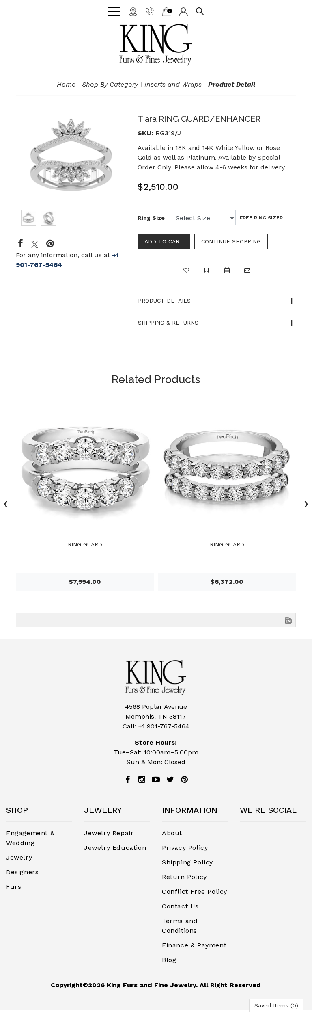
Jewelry (19, 857)
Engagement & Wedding (30, 838)
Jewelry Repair (108, 833)
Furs (13, 886)
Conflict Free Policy (194, 891)
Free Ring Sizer (261, 218)
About (172, 833)
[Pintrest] (50, 243)
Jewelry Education (115, 848)
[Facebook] (20, 243)
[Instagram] (142, 780)
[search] (200, 11)
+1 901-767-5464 (163, 726)
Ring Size (151, 217)
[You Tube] (156, 780)
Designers (22, 872)
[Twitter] (34, 243)
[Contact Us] (133, 11)
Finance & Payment (194, 945)
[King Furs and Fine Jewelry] (156, 45)
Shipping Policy (187, 862)
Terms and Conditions (180, 925)
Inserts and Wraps (173, 84)
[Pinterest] (184, 780)
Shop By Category (110, 84)
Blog (169, 960)
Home (66, 84)
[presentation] (306, 505)
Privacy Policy (185, 848)
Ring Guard (85, 544)
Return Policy (184, 877)
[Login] (183, 11)
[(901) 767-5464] (150, 11)
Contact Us (180, 906)
